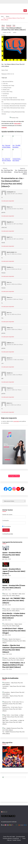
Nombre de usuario (7, 514)
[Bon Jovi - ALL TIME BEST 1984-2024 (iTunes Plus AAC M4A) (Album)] (14, 594)
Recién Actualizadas (10, 678)
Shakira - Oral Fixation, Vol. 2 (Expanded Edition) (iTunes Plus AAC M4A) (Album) (13, 665)
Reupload (8, 25)
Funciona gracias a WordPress (11, 838)
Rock (14, 25)
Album (3, 25)
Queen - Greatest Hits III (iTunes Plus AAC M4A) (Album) (11, 555)
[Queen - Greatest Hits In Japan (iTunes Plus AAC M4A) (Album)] (14, 564)
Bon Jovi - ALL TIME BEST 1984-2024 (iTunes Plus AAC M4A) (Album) (13, 600)
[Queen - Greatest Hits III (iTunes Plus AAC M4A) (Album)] (14, 548)
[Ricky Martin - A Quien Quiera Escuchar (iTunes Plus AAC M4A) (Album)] (14, 610)
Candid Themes (16, 840)
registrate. (4, 127)
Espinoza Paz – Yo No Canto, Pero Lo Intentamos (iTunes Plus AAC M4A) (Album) (12, 709)
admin (14, 32)
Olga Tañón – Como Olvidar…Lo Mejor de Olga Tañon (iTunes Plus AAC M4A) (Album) (13, 722)
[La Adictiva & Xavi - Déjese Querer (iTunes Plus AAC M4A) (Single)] (14, 625)
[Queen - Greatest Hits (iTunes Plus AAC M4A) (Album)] (14, 581)
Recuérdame (7, 526)
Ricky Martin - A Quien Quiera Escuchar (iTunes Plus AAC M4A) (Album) (13, 615)
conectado (16, 421)
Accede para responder (7, 201)
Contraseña (5, 520)
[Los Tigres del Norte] (13, 767)
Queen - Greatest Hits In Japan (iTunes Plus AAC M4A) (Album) (13, 571)
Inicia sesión (17, 123)
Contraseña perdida (7, 534)
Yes (4, 163)
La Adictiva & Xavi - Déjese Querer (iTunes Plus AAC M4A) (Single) (14, 630)
